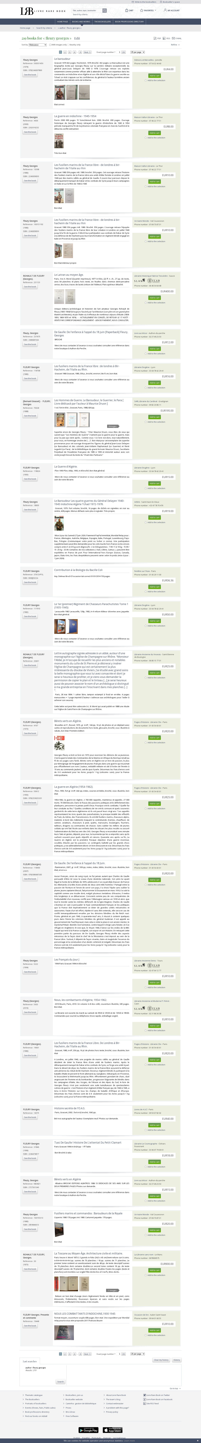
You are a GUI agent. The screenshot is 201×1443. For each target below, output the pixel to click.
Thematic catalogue (34, 1395)
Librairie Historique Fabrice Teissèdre (151, 276)
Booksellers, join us (74, 1395)
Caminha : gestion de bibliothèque (81, 1403)
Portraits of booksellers (35, 1403)
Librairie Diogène (141, 367)
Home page (62, 21)
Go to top (174, 1388)
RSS (168, 38)
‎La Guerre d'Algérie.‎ (65, 466)
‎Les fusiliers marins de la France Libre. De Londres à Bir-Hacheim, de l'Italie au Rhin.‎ (87, 1044)
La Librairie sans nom (143, 1254)
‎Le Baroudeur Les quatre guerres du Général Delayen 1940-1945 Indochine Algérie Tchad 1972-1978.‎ (89, 502)
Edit (77, 38)
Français (107, 1438)
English (77, 1438)
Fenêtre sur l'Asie (142, 571)
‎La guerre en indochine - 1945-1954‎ (75, 116)
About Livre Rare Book (116, 1395)
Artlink (137, 502)
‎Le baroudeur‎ (62, 59)
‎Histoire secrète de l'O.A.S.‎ (69, 1108)
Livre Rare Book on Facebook (159, 1399)
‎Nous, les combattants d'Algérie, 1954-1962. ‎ (81, 1000)
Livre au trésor (140, 333)
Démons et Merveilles (144, 60)
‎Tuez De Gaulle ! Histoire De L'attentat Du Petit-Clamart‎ (87, 1142)
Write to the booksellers (145, 2)
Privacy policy (112, 1412)
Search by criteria (80, 14)
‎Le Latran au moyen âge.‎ (69, 274)
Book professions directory (129, 21)
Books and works (81, 21)
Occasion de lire (141, 1314)
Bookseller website (74, 1399)
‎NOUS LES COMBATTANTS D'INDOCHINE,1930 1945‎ (84, 1313)
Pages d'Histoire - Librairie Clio (147, 722)
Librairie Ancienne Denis (145, 960)
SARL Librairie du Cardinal (145, 401)
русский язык (119, 1438)
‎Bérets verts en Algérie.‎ (68, 721)
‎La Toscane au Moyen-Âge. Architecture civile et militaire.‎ (88, 1253)
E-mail (178, 38)
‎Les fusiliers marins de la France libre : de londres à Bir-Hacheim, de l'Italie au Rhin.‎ (86, 367)
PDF (159, 38)
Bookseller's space (171, 2)
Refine (174, 44)
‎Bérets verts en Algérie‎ (67, 1179)
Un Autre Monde (141, 221)
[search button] (105, 11)
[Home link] (42, 11)
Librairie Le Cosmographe (145, 1143)
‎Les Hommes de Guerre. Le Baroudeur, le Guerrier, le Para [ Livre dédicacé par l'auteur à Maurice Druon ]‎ (88, 401)
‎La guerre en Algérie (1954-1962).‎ (73, 786)
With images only (59, 44)
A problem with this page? (117, 1407)
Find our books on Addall (36, 1416)
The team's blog (113, 1399)
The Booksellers (102, 21)
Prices (68, 1407)
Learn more (129, 1440)
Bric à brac (70, 1412)
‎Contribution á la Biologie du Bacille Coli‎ (78, 570)
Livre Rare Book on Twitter (158, 1395)
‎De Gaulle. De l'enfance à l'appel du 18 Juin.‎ (79, 863)
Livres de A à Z (140, 1109)
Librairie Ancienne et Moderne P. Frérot (151, 1001)
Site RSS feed (152, 1403)
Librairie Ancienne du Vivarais (147, 654)
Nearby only (74, 44)
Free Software (72, 1416)
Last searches (30, 1361)
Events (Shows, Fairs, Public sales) (40, 1407)
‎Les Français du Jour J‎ (66, 959)
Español (85, 1438)
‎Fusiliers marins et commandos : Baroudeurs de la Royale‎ (88, 1213)
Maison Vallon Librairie (144, 117)
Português (96, 1438)
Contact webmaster (114, 1403)
